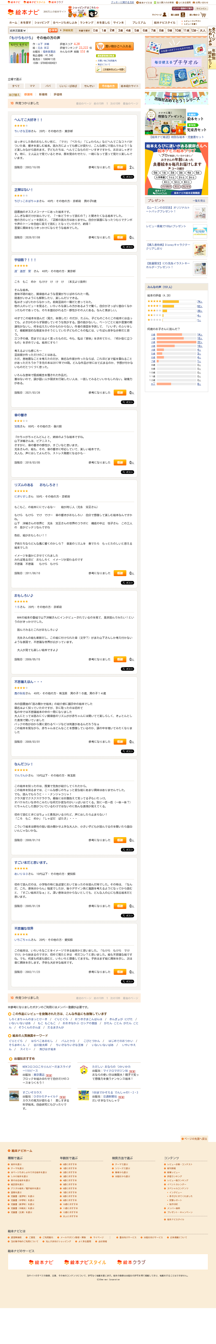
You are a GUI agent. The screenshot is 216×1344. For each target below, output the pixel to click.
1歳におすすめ (70, 1168)
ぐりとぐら (61, 1019)
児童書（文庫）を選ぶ (21, 1212)
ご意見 (32, 1237)
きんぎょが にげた (121, 1019)
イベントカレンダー (176, 1184)
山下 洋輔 (43, 44)
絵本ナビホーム (22, 1150)
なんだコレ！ (23, 764)
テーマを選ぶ (17, 1168)
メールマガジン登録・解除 (73, 1237)
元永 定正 (43, 47)
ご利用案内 (48, 1237)
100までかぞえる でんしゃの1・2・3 (115, 1092)
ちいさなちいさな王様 (69, 1045)
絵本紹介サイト (130, 86)
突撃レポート (175, 1200)
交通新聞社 (110, 1096)
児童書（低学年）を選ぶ (22, 1196)
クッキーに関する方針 (122, 2)
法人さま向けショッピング (58, 1241)
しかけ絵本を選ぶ (19, 1176)
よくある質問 (84, 1241)
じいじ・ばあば (68, 86)
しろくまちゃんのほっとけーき (28, 1019)
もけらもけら (21, 37)
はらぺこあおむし (42, 1041)
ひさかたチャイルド (46, 1096)
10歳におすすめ (70, 1204)
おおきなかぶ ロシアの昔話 (80, 1023)
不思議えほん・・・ (28, 681)
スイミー (25, 1049)
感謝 (120, 167)
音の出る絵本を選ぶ (20, 1180)
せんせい (89, 86)
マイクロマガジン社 (115, 1070)
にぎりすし (21, 496)
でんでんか (21, 775)
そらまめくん (17, 1045)
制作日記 (173, 1204)
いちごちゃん (22, 939)
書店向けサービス (128, 1237)
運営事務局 (16, 1237)
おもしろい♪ (23, 595)
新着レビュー (173, 1172)
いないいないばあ (20, 1023)
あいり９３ (21, 873)
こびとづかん (92, 1041)
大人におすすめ (70, 1216)
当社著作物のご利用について (24, 1241)
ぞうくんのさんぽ (29, 1027)
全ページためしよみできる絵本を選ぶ (29, 1172)
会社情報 (103, 1241)
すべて (16, 86)
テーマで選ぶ (121, 1164)
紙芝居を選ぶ (17, 1184)
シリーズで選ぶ (122, 1168)
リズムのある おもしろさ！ (36, 485)
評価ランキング (174, 1176)
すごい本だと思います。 (31, 862)
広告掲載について (178, 1237)
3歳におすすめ (70, 1176)
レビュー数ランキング (177, 1180)
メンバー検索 (173, 1208)
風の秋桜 (19, 693)
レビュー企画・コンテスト (180, 1164)
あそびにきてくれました (181, 1196)
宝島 (17, 426)
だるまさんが (55, 1027)
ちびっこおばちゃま (26, 201)
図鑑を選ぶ (16, 1192)
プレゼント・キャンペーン (180, 1212)
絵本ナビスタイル (175, 1219)
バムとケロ (68, 1041)
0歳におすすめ (70, 1164)
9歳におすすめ (70, 1200)
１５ (17, 606)
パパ (48, 86)
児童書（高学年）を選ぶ (22, 1204)
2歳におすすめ (70, 1172)
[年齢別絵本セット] (212, 67)
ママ (32, 86)
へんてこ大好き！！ (28, 119)
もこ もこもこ (47, 1023)
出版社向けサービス (153, 1237)
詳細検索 (68, 30)
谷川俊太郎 (40, 1045)
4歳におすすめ (70, 1180)
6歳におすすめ (70, 1188)
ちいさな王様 (22, 131)
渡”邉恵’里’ (24, 271)
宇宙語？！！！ (25, 259)
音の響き (20, 415)
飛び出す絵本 (47, 1049)
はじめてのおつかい (120, 1041)
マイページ (98, 1237)
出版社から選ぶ (122, 1176)
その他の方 (108, 86)
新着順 (43, 94)
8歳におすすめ (70, 1196)
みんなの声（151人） (160, 287)
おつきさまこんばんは (88, 1019)
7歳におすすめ (70, 1192)
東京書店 (39, 1074)
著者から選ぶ (121, 1172)
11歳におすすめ (70, 1208)
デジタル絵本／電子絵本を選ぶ (25, 1188)
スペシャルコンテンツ (177, 1188)
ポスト (129, 177)
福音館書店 (49, 51)
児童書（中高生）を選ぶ (22, 1208)
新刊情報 (171, 1168)
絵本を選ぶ (16, 1164)
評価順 (58, 94)
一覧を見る (199, 200)
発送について (104, 64)
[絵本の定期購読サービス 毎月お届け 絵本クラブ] (56, 1)
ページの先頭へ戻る (195, 1138)
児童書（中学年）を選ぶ (22, 1200)
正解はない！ (23, 189)
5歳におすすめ (70, 1184)
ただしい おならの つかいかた (111, 1066)
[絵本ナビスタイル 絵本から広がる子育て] (34, 1)
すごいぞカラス (32, 1092)
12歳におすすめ (70, 1212)
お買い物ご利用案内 (107, 61)
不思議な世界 (23, 928)
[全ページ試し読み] (212, 45)
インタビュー (175, 1192)
